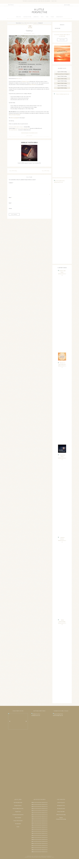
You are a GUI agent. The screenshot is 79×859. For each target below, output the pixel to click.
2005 (33, 845)
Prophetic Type (25, 81)
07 (41, 802)
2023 (33, 808)
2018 (32, 818)
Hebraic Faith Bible (61, 811)
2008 (33, 839)
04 (37, 802)
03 (36, 802)
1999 (32, 849)
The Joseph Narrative (13, 129)
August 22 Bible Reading (62, 78)
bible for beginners (27, 33)
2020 (33, 814)
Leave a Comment (29, 135)
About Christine (18, 817)
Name (10, 197)
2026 (33, 802)
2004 (32, 847)
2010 (33, 835)
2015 (32, 825)
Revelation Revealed (61, 808)
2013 (32, 829)
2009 (32, 837)
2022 (33, 810)
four (24, 128)
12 (47, 837)
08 (42, 802)
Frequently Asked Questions (18, 814)
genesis (33, 33)
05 (39, 802)
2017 (32, 820)
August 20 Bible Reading (62, 83)
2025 (33, 804)
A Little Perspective (39, 10)
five (26, 128)
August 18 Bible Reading (62, 87)
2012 (32, 831)
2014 (32, 827)
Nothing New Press (61, 805)
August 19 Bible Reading (62, 85)
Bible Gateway (19, 78)
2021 (32, 812)
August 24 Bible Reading (62, 71)
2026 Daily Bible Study (18, 802)
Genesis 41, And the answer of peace (16, 126)
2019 (32, 816)
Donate (18, 826)
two (20, 128)
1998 (32, 851)
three (22, 128)
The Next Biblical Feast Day (18, 808)
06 (40, 802)
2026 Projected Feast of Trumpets (62, 74)
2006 (32, 843)
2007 (33, 841)
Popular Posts (18, 811)
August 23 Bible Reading (62, 76)
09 (43, 804)
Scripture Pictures (18, 805)
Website (10, 208)
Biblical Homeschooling (61, 814)
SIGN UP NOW (62, 39)
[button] (18, 721)
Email (10, 202)
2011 (32, 833)
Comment (11, 182)
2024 (33, 806)
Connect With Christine (18, 820)
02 (35, 802)
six (28, 128)
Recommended (18, 823)
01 (34, 802)
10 (45, 806)
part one (17, 128)
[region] (18, 721)
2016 (32, 823)
